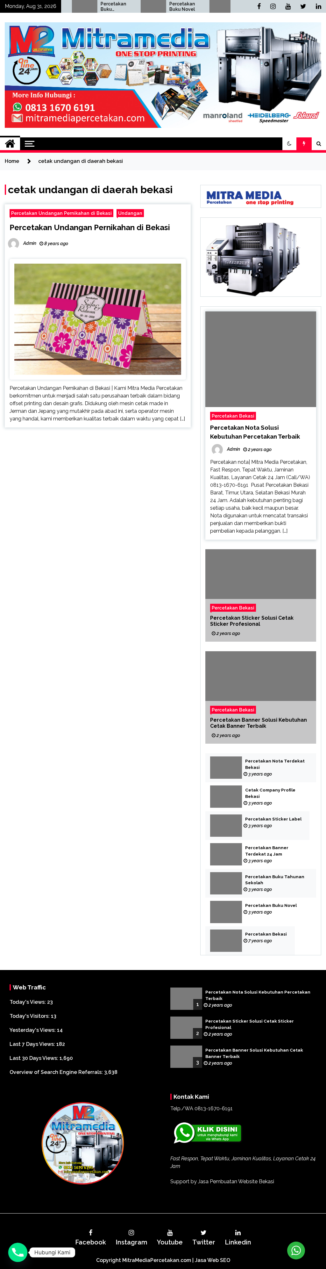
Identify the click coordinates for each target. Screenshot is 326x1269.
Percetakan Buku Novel (148, 6)
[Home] (10, 143)
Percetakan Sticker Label (273, 819)
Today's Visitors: (30, 1016)
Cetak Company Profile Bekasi (270, 793)
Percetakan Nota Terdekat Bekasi (275, 764)
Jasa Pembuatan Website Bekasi (236, 1181)
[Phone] (17, 1252)
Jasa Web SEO (212, 1260)
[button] (289, 143)
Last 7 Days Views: (33, 1044)
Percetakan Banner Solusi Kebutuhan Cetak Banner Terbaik (258, 723)
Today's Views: (28, 1002)
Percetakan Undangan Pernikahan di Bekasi (61, 213)
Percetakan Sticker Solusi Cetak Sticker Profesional (252, 621)
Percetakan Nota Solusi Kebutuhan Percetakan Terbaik (257, 995)
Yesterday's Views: (33, 1030)
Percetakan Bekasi (217, 6)
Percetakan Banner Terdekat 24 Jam (266, 851)
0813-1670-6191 (214, 1108)
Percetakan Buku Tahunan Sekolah (79, 6)
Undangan (130, 213)
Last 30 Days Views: (35, 1058)
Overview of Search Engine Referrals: (57, 1072)
